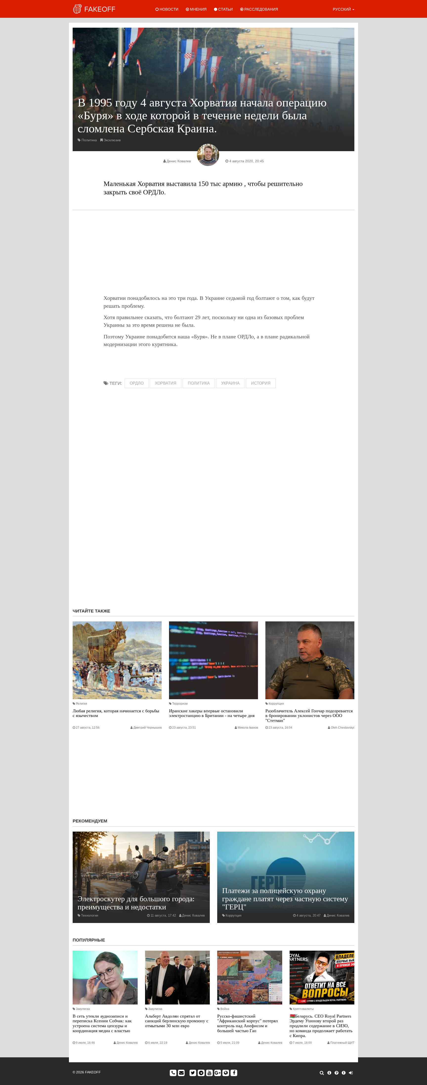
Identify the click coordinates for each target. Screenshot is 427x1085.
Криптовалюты (303, 1009)
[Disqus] (213, 538)
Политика (89, 140)
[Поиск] (322, 1073)
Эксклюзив (112, 140)
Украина (230, 383)
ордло (137, 383)
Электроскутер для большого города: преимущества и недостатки (136, 903)
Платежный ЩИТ (342, 1042)
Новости (168, 9)
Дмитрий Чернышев (147, 727)
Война (224, 1009)
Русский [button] (342, 9)
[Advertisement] (213, 252)
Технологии (89, 915)
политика (199, 383)
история (261, 383)
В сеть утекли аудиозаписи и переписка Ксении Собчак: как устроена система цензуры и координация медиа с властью (102, 1023)
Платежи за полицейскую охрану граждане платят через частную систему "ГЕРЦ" (285, 898)
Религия (81, 703)
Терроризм (180, 703)
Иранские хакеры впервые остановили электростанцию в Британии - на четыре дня (212, 713)
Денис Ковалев (179, 161)
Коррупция (276, 703)
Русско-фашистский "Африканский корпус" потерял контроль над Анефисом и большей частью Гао (247, 1023)
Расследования (260, 9)
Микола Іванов (248, 727)
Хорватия (165, 383)
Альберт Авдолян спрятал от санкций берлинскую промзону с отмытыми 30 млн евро (176, 1021)
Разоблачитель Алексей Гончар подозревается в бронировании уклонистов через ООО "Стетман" (309, 715)
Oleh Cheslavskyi (342, 727)
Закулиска (83, 1009)
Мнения (198, 9)
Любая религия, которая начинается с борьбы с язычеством (116, 713)
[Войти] (350, 1073)
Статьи (225, 9)
